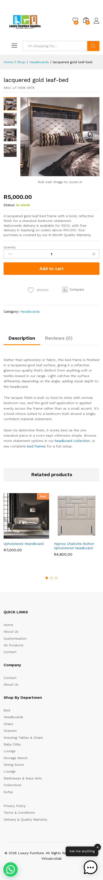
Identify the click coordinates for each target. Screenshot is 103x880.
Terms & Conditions (19, 812)
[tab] (22, 340)
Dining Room (14, 765)
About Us (11, 631)
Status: (9, 205)
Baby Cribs (12, 744)
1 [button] (47, 578)
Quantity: (10, 247)
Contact (10, 652)
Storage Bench (16, 758)
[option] (26, 526)
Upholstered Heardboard (24, 544)
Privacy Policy (15, 806)
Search (93, 46)
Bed (7, 710)
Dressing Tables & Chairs (23, 737)
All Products (13, 645)
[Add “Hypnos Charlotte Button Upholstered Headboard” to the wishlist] (87, 536)
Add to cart (51, 268)
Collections (13, 785)
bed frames (36, 446)
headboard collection (72, 441)
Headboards (30, 311)
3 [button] (56, 578)
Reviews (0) (59, 338)
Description (21, 338)
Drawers (10, 731)
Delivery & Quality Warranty (25, 819)
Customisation (15, 638)
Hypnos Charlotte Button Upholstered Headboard (74, 546)
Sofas (8, 792)
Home (8, 625)
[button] (73, 289)
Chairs (8, 724)
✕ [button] (97, 847)
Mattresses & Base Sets (23, 778)
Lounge (10, 751)
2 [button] (51, 578)
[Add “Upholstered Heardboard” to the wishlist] (37, 536)
